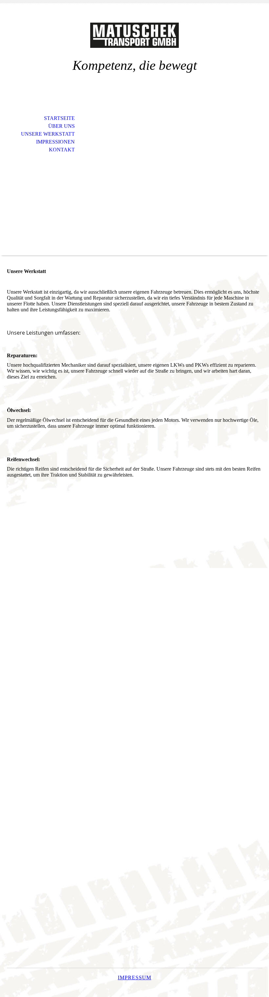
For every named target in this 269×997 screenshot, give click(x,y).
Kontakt (62, 149)
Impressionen (55, 142)
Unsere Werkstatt (48, 134)
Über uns (61, 126)
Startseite (59, 118)
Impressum (134, 977)
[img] (134, 35)
